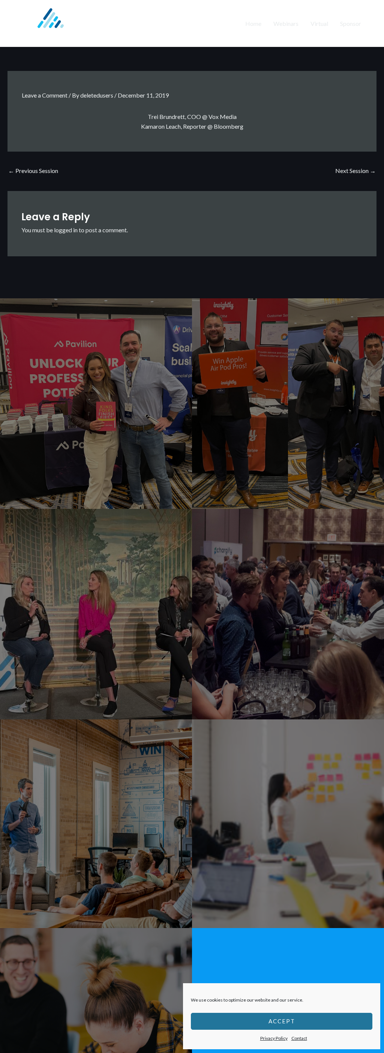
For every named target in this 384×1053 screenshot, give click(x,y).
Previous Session (33, 170)
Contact (299, 1038)
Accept (281, 1021)
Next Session (355, 170)
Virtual (319, 23)
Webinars (285, 23)
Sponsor (350, 23)
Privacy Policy (274, 1038)
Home (253, 23)
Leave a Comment (45, 95)
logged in (66, 229)
